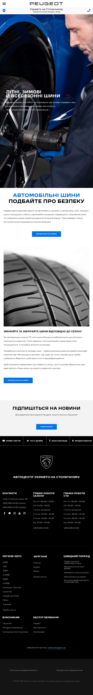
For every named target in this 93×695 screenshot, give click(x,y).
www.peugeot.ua (57, 648)
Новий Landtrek (11, 596)
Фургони (40, 557)
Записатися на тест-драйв (74, 567)
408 (4, 567)
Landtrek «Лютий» (12, 588)
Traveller (7, 604)
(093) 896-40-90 (40, 528)
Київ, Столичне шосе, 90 (15, 499)
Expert (36, 567)
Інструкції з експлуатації (15, 632)
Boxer (36, 571)
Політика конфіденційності (24, 670)
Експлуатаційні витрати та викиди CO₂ (76, 581)
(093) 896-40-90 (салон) (14, 503)
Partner (37, 563)
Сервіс (37, 623)
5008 (5, 579)
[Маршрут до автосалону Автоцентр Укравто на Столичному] (4, 11)
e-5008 (6, 583)
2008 (5, 562)
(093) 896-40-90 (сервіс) (14, 507)
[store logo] (46, 3)
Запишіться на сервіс (46, 234)
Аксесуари (39, 632)
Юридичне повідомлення (69, 670)
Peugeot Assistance (13, 628)
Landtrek (7, 592)
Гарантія (7, 623)
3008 (5, 571)
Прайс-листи (9, 610)
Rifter (5, 600)
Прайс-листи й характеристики (72, 562)
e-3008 (6, 575)
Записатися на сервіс (75, 577)
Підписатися (46, 426)
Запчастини (39, 628)
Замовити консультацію (76, 573)
